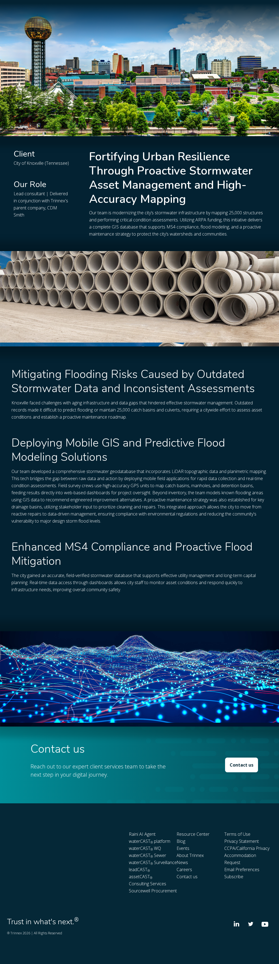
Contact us (241, 765)
